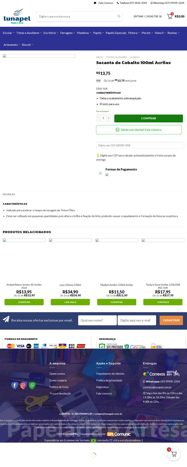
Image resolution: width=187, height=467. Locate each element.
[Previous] (3, 275)
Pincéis (146, 32)
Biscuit (26, 44)
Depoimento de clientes (110, 373)
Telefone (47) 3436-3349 (133, 2)
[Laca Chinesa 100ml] (70, 259)
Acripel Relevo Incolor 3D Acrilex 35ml (24, 286)
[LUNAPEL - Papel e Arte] (17, 16)
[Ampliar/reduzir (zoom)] (13, 447)
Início (99, 57)
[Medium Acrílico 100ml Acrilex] (116, 259)
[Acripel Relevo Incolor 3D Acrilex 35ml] (24, 259)
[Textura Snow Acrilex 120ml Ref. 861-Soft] (163, 259)
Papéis (97, 32)
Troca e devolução (60, 393)
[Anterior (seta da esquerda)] (3, 461)
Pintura (132, 32)
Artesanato (11, 44)
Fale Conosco (105, 2)
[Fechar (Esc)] (3, 447)
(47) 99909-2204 (162, 381)
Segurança (102, 386)
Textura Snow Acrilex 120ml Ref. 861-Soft (163, 286)
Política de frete (58, 386)
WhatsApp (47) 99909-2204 (168, 2)
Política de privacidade (109, 380)
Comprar (148, 118)
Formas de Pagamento (121, 169)
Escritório (49, 32)
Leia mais (70, 302)
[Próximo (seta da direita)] (13, 461)
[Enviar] (119, 16)
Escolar (7, 32)
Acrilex (134, 57)
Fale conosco (104, 393)
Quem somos (57, 373)
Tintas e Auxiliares (27, 32)
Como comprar (58, 380)
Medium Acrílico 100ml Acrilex (116, 284)
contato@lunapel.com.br (157, 387)
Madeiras (83, 32)
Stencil (159, 32)
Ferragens (66, 32)
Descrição (9, 194)
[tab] (9, 194)
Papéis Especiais (116, 32)
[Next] (184, 275)
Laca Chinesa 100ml (70, 284)
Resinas (172, 32)
